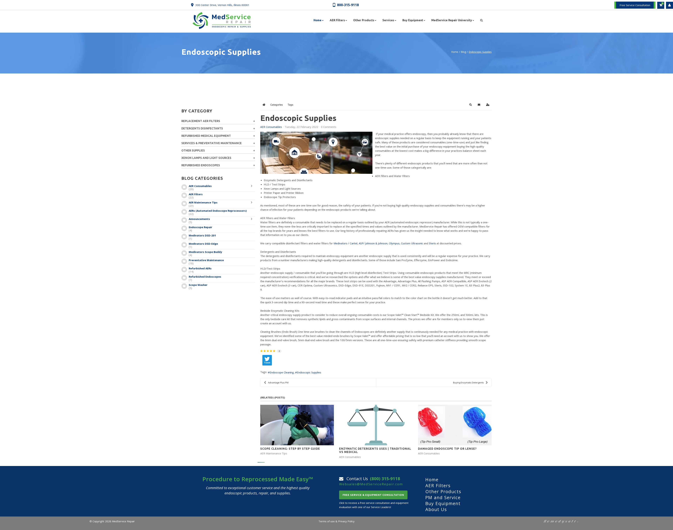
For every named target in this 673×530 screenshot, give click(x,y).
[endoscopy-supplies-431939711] (316, 153)
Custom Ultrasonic (412, 243)
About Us (436, 509)
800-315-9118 (348, 4)
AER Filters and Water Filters (392, 176)
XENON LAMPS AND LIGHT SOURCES (206, 157)
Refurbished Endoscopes (205, 276)
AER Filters (196, 194)
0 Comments (328, 127)
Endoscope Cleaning (282, 372)
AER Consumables (200, 185)
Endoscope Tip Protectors (280, 197)
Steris (432, 243)
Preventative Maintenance (206, 260)
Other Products (443, 491)
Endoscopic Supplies (309, 372)
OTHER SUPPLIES (193, 150)
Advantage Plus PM (278, 382)
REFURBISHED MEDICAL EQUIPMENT (206, 135)
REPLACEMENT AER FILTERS (200, 121)
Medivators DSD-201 (202, 235)
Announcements (199, 218)
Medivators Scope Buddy (205, 251)
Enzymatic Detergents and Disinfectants (288, 180)
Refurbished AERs (200, 268)
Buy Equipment (443, 503)
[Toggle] (252, 187)
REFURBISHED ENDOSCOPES (200, 165)
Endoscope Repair (200, 227)
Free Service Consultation (635, 5)
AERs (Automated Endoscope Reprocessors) (218, 210)
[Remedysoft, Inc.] (560, 521)
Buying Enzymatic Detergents (468, 382)
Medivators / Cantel (345, 243)
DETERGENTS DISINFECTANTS (202, 128)
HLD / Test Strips (274, 184)
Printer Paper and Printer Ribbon (284, 192)
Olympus (394, 243)
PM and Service (443, 497)
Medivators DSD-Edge (203, 243)
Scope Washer (198, 284)
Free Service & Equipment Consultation (373, 495)
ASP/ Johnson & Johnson (373, 243)
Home (454, 51)
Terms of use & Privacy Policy (336, 521)
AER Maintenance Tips (203, 202)
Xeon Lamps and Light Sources (282, 188)
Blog (463, 51)
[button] (470, 104)
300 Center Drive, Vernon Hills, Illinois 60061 (222, 5)
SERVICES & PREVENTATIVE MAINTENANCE (211, 143)
